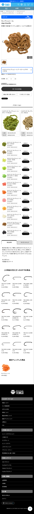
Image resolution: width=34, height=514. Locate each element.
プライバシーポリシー (7, 450)
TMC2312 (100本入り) (28, 333)
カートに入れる (17, 89)
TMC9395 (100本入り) (5, 350)
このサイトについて (6, 446)
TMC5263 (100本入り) (16, 284)
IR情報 (3, 483)
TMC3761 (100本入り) (16, 300)
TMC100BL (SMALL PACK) (28, 284)
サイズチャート (5, 440)
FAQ (3, 425)
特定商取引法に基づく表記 (8, 453)
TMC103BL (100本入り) (5, 300)
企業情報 (4, 480)
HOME (1, 11)
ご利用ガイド (5, 437)
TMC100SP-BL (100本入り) (5, 333)
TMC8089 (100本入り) (16, 350)
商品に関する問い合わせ (9, 94)
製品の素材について (7, 415)
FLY (6, 8)
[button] (3, 41)
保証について (5, 403)
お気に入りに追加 (25, 94)
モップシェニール (5, 373)
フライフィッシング (10, 11)
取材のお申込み (6, 495)
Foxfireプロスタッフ (7, 471)
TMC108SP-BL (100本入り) (16, 333)
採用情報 (4, 486)
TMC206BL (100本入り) (27, 300)
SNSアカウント (5, 462)
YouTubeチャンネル (6, 465)
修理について (5, 412)
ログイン (4, 498)
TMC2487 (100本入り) (28, 317)
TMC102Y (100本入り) (28, 350)
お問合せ (4, 422)
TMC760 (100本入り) (5, 317)
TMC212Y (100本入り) (5, 284)
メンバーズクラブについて (8, 434)
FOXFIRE (27, 8)
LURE (17, 8)
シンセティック (20, 13)
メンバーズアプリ (6, 443)
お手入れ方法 (5, 409)
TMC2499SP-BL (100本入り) (16, 317)
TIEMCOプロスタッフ (7, 468)
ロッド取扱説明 (5, 406)
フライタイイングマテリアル (8, 13)
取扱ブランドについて (7, 419)
